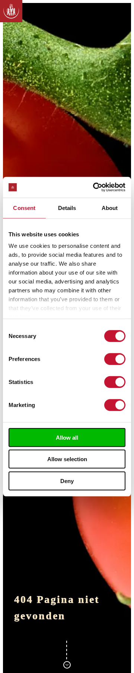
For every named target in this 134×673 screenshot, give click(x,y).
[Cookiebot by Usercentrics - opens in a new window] (94, 187)
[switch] (114, 359)
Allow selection (67, 459)
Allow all (67, 437)
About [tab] (110, 207)
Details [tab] (67, 207)
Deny (67, 480)
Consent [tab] (24, 207)
